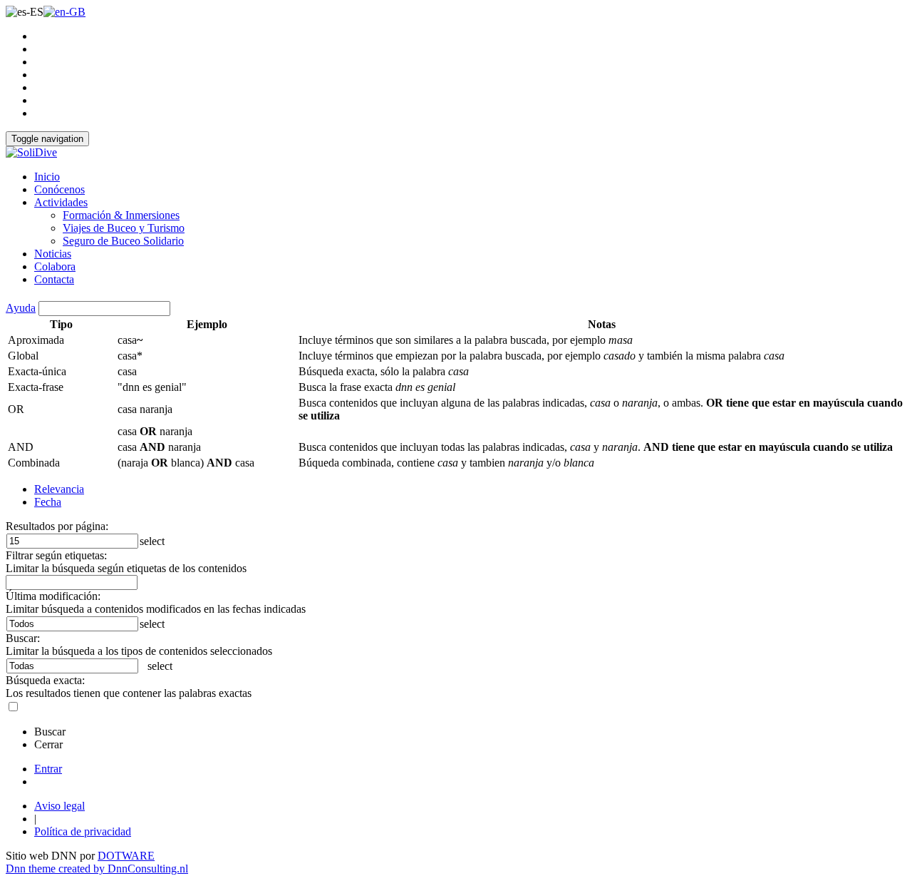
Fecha (47, 502)
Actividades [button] (61, 202)
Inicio (47, 176)
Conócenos (59, 189)
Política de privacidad (82, 831)
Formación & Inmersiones (121, 215)
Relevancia (59, 489)
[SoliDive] (31, 152)
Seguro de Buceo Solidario (123, 241)
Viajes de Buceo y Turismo (124, 228)
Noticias (52, 254)
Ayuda (21, 308)
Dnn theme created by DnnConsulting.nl (97, 868)
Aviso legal (59, 806)
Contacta (54, 279)
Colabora (55, 266)
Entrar (48, 769)
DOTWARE (126, 856)
